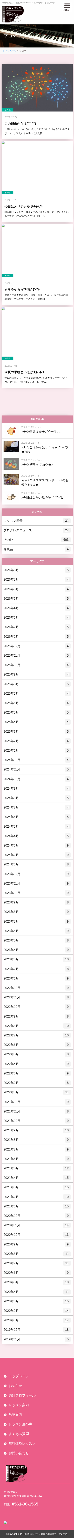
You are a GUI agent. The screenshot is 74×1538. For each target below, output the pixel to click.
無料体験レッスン (22, 1443)
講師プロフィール (22, 1395)
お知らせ (15, 1386)
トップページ (9, 50)
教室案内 (15, 1414)
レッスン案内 (19, 1405)
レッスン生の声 (20, 1424)
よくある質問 (19, 1434)
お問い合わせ (19, 1453)
